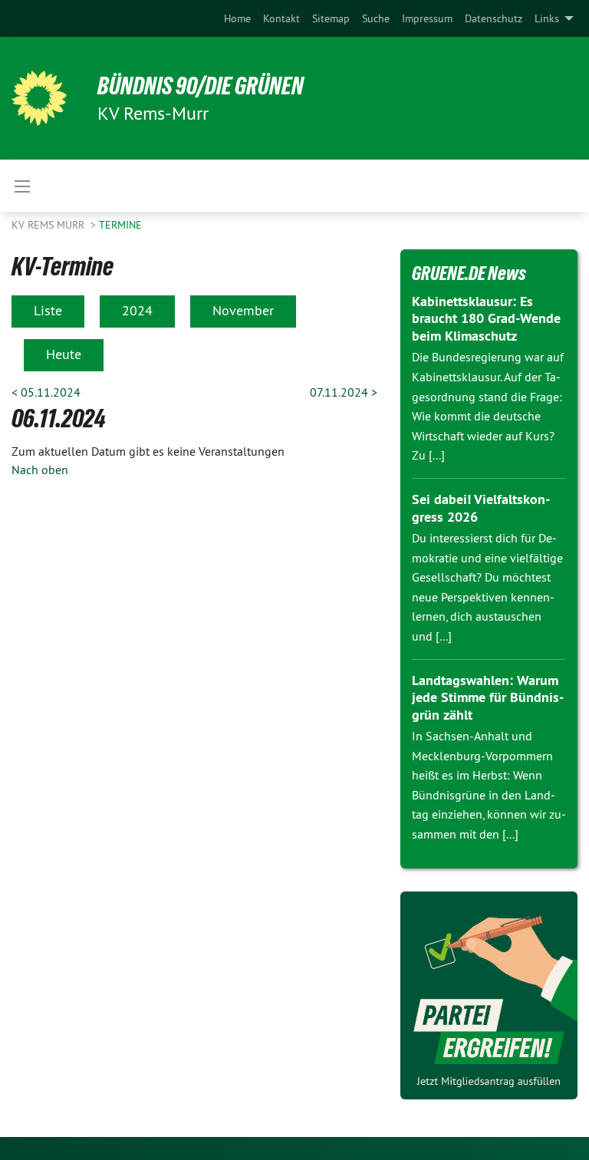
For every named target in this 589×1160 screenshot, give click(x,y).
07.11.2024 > (343, 392)
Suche (376, 18)
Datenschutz (493, 18)
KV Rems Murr (49, 225)
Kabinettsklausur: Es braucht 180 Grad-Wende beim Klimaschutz (486, 318)
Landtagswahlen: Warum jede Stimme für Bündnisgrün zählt (488, 697)
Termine (120, 225)
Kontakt (281, 18)
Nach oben (40, 469)
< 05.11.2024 (46, 392)
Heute (63, 354)
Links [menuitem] (547, 18)
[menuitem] (237, 18)
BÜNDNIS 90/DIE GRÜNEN (200, 86)
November (243, 310)
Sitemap (331, 18)
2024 (137, 310)
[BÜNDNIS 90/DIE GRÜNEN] (39, 98)
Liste (48, 310)
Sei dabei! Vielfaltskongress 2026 (481, 508)
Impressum (427, 18)
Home (237, 18)
